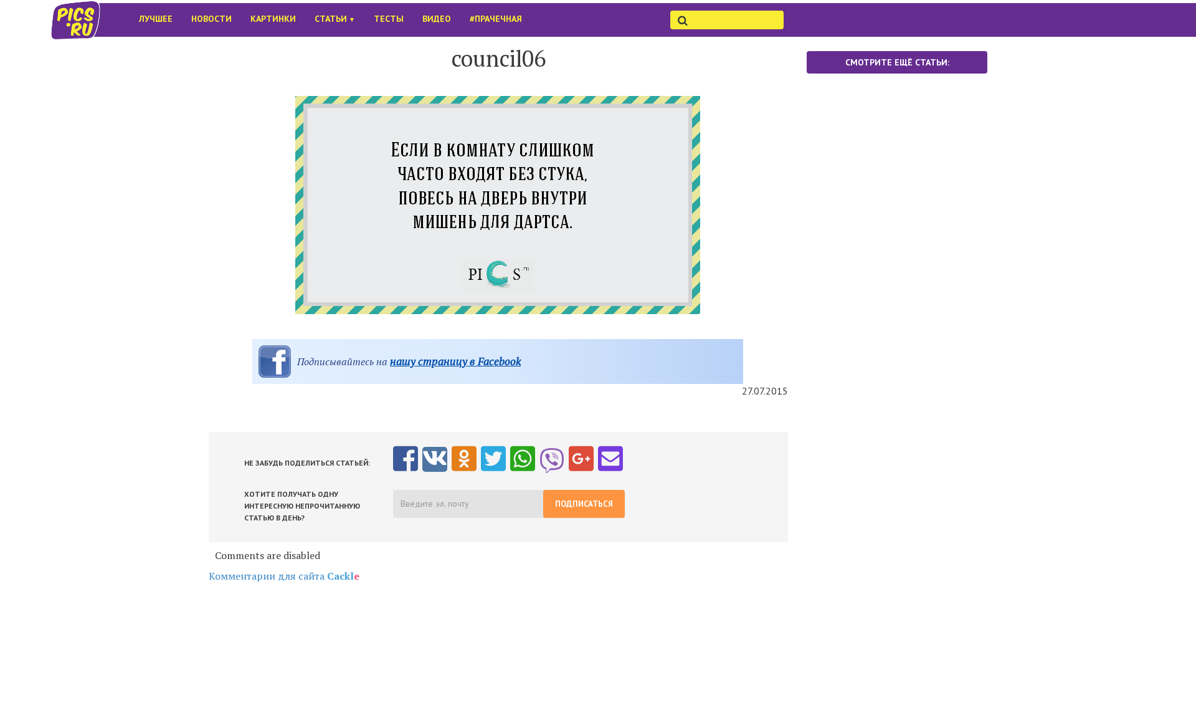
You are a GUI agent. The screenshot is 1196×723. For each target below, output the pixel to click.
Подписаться (584, 504)
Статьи (335, 18)
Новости (211, 18)
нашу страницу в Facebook (455, 361)
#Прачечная (496, 18)
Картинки (273, 18)
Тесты (389, 18)
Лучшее (156, 18)
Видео (436, 18)
